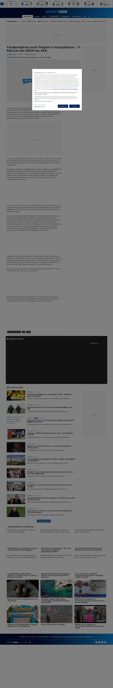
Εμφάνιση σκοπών (39, 106)
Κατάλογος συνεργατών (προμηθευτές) (43, 101)
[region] (57, 89)
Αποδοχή (74, 106)
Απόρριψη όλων (63, 106)
